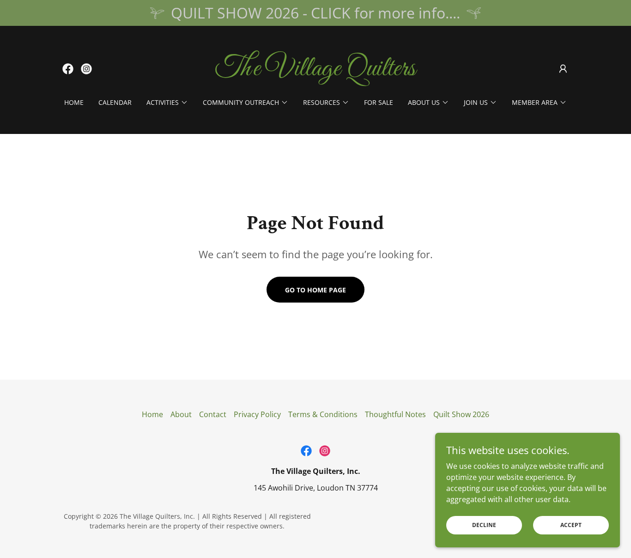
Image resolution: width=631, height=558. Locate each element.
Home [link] (74, 102)
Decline (484, 525)
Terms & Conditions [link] (323, 414)
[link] (68, 69)
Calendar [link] (115, 102)
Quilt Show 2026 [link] (461, 414)
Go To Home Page (315, 289)
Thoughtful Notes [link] (395, 414)
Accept (571, 525)
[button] (563, 69)
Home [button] (152, 414)
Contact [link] (212, 414)
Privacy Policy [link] (257, 414)
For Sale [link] (378, 102)
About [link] (181, 414)
